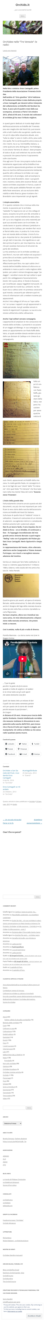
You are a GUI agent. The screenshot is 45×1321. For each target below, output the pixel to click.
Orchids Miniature (9, 1223)
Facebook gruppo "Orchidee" (13, 1220)
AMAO (5, 1162)
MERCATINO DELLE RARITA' (12, 1055)
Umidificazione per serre (11, 1302)
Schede (5, 1084)
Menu (22, 16)
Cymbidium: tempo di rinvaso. (13, 990)
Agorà (5, 1017)
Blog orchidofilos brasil (11, 1270)
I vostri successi (8, 1046)
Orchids (32, 801)
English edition (8, 1034)
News (5, 1058)
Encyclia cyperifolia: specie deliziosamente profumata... (22, 996)
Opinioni (6, 1066)
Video (5, 1098)
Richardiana (7, 1238)
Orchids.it (23, 5)
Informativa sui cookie (14, 1311)
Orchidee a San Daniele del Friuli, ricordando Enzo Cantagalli (11, 774)
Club (4, 1025)
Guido (15, 804)
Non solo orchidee (9, 1063)
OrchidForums (8, 1276)
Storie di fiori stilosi (9, 1185)
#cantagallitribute (30, 770)
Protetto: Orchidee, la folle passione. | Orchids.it (20, 926)
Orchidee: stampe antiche (12, 1072)
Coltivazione (7, 1031)
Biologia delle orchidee (11, 1023)
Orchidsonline (8, 1278)
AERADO (6, 1156)
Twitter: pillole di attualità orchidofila (17, 1020)
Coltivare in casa (8, 1028)
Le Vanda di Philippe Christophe (14, 1179)
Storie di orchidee (9, 1002)
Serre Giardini (7, 1299)
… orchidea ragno (27, 935)
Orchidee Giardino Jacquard (12, 1255)
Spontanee (7, 1090)
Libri (4, 1052)
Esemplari (6, 1037)
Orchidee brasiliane (10, 1069)
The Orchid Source (9, 1281)
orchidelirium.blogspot (11, 1182)
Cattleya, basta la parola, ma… (25, 912)
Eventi (5, 1040)
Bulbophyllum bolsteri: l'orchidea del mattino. (19, 999)
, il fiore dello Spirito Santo (26, 932)
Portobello (8, 1060)
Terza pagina (7, 1095)
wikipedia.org (7, 1206)
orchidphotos (8, 1200)
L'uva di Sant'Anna (18, 950)
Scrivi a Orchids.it (9, 1087)
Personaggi (7, 1078)
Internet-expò (8, 1049)
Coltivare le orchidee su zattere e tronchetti (18, 993)
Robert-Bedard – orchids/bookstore (15, 1241)
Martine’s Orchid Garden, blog (13, 1273)
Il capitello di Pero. (16, 967)
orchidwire (6, 1203)
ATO (4, 1165)
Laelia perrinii (16, 944)
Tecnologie (7, 1093)
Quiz (4, 1081)
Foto (4, 1043)
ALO (4, 1159)
